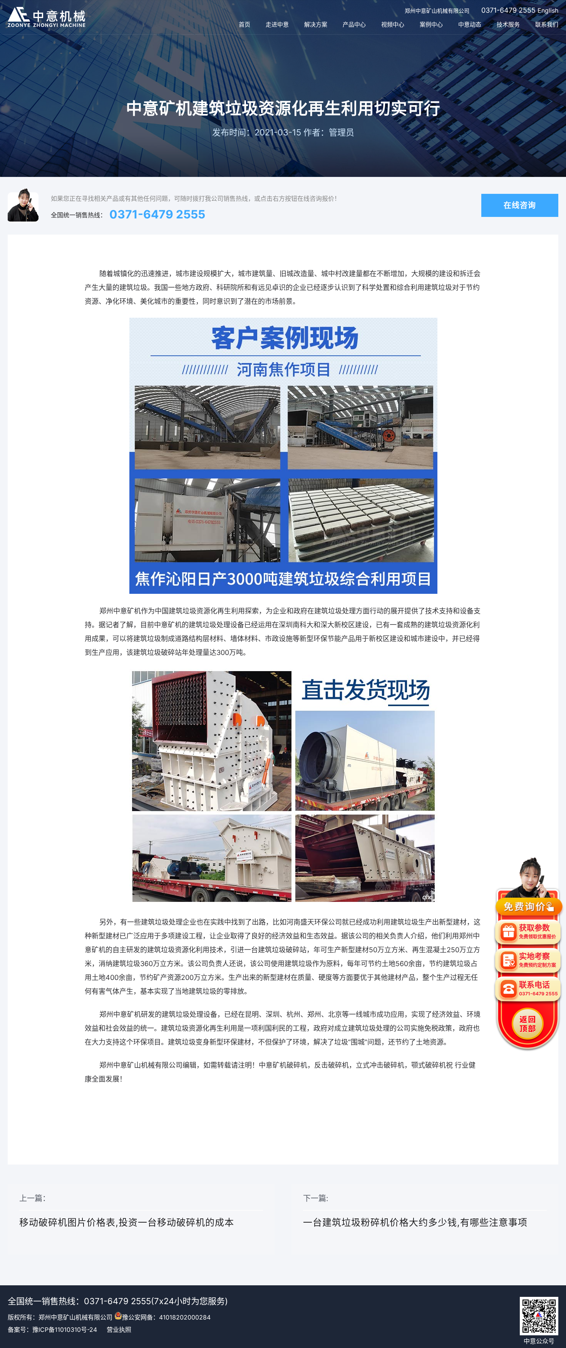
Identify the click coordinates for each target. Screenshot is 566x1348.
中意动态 (469, 24)
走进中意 (277, 24)
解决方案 (315, 24)
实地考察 (537, 960)
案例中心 (431, 24)
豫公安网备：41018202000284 (166, 1317)
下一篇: (415, 1211)
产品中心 (354, 24)
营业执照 (119, 1329)
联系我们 (546, 24)
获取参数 (537, 931)
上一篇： (126, 1211)
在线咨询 (520, 205)
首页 (244, 24)
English (548, 10)
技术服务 (508, 24)
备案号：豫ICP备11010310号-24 (52, 1329)
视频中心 (392, 24)
